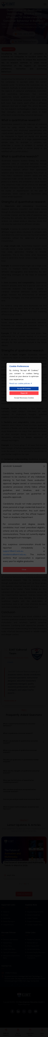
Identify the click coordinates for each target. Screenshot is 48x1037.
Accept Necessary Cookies (24, 398)
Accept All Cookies (24, 388)
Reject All (24, 393)
